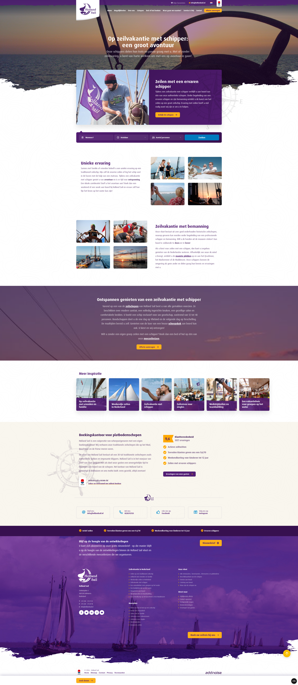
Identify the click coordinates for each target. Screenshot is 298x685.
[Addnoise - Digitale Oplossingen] (213, 672)
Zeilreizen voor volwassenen (139, 616)
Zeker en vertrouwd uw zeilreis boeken (104, 483)
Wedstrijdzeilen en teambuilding (140, 594)
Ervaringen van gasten (187, 608)
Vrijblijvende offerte (186, 596)
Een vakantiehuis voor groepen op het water (145, 585)
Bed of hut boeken (153, 10)
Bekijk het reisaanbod (137, 611)
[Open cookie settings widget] (294, 681)
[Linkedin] (91, 612)
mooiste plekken (183, 256)
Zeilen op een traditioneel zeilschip (141, 574)
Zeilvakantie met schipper (138, 582)
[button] (86, 415)
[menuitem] (109, 10)
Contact (199, 10)
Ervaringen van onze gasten (177, 474)
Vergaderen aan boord (137, 591)
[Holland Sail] (99, 575)
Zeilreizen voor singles (137, 619)
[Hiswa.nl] (82, 482)
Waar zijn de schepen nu (188, 585)
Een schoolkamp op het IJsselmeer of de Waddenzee (147, 597)
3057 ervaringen (182, 440)
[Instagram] (96, 612)
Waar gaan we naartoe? (172, 10)
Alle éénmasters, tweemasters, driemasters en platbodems (199, 574)
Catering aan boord (186, 582)
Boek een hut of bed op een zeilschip (142, 608)
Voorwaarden (119, 673)
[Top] (287, 653)
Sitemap (94, 673)
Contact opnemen (186, 599)
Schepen (140, 10)
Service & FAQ (189, 10)
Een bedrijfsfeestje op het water (140, 588)
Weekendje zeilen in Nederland (140, 580)
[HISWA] (219, 3)
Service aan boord (186, 580)
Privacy (110, 673)
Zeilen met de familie (137, 613)
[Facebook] (81, 612)
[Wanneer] (82, 137)
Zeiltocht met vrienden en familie (141, 577)
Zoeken (201, 137)
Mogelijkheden (120, 10)
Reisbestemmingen (186, 605)
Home (109, 10)
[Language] (211, 3)
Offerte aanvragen (213, 10)
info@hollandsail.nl (87, 607)
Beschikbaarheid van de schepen (191, 577)
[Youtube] (102, 612)
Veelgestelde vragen (186, 602)
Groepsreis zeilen (136, 625)
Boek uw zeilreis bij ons (203, 635)
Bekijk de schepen (165, 115)
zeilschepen (132, 306)
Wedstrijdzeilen (135, 622)
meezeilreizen (151, 338)
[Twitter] (86, 612)
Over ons (131, 10)
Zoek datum (84, 680)
